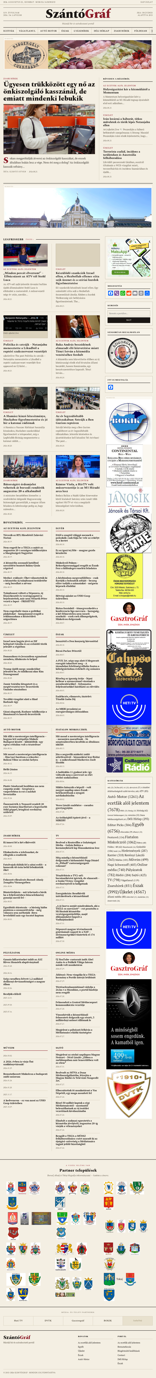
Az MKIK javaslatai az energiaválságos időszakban (72, 710)
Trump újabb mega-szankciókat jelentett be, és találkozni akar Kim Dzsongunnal (23, 671)
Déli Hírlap (101, 31)
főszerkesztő (129, 847)
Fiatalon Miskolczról (71, 729)
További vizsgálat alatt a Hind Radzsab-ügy (20, 700)
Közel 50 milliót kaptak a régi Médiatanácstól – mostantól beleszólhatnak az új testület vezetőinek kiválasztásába (73, 1107)
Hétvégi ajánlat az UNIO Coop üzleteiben (73, 597)
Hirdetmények (135, 851)
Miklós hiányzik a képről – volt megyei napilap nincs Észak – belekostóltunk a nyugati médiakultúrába (73, 791)
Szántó (78, 14)
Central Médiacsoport (117, 815)
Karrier (116, 855)
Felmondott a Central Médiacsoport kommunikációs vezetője (76, 1003)
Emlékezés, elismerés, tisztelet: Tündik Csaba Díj (74, 698)
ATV (143, 791)
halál (117, 851)
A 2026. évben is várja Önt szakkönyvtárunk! (18, 1063)
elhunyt (137, 832)
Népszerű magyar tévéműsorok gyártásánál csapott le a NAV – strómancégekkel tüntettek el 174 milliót (75, 933)
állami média (117, 896)
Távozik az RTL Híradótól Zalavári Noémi (23, 536)
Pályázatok (11, 952)
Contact (121, 1355)
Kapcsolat (147, 2)
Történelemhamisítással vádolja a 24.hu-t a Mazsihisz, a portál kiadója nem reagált (77, 989)
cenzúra (134, 815)
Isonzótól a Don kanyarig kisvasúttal (77, 641)
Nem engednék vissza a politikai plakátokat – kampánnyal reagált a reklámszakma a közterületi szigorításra (23, 615)
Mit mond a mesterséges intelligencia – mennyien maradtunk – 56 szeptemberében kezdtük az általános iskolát (77, 740)
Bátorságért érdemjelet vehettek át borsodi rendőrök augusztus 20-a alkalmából (23, 487)
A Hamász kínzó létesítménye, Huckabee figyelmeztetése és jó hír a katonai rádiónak (25, 419)
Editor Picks (120, 825)
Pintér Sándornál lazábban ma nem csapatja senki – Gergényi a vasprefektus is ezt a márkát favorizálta (23, 790)
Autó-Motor (48, 31)
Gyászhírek (81, 31)
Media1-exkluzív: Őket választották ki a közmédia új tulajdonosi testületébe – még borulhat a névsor (25, 580)
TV (57, 835)
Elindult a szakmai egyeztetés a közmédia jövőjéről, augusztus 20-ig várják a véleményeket (77, 1123)
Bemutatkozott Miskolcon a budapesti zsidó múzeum (25, 1075)
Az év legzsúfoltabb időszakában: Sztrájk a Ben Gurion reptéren (75, 419)
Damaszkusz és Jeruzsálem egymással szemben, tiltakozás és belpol (25, 658)
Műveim (8, 1048)
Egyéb (60, 528)
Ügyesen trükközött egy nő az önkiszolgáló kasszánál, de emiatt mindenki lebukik (49, 91)
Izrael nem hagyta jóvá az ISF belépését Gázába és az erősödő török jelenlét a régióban (25, 644)
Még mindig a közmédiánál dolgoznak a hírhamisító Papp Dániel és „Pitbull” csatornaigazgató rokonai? (77, 861)
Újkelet (108, 115)
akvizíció (135, 787)
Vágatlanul (27, 31)
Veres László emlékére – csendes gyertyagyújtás (74, 806)
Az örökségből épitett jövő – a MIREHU (73, 819)
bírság (132, 810)
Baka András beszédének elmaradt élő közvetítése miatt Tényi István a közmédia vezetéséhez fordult (77, 349)
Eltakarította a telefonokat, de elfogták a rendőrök (20, 853)
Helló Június (10, 769)
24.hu (118, 787)
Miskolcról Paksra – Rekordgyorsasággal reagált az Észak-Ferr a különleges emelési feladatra (77, 565)
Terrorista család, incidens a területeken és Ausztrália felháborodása (121, 154)
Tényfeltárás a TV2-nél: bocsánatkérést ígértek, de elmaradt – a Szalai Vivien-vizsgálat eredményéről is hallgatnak (77, 879)
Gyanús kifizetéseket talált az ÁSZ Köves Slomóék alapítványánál (22, 961)
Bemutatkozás (124, 1346)
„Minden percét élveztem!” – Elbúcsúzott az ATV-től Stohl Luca (24, 276)
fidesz (141, 842)
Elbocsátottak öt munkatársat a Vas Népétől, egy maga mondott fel (76, 1092)
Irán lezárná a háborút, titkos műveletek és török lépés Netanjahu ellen (126, 122)
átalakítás (143, 897)
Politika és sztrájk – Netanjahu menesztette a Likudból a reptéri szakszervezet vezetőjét (25, 348)
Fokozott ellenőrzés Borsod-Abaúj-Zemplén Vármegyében (23, 881)
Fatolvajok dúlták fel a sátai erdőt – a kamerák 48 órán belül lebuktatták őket (24, 867)
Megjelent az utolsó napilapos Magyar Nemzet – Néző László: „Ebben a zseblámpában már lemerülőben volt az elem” (78, 1058)
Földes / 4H (115, 846)
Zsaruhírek (121, 31)
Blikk (124, 810)
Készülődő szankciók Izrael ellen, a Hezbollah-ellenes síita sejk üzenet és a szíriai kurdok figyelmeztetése (77, 278)
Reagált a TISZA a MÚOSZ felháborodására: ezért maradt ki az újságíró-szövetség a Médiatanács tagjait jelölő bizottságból (76, 1140)
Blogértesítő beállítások (129, 1350)
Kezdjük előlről (12, 993)
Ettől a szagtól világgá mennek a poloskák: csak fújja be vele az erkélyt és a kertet (77, 538)
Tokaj (119, 1279)
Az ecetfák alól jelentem (119, 85)
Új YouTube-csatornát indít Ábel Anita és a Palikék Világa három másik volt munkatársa (74, 962)
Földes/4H (140, 31)
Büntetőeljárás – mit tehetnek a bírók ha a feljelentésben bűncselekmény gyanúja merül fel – (24, 895)
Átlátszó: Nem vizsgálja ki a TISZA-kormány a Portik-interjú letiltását (76, 976)
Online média (65, 952)
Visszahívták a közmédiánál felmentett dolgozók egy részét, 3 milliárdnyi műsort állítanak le (75, 1017)
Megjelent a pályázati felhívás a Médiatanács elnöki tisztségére (74, 1031)
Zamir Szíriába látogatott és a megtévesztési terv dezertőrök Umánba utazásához (21, 686)
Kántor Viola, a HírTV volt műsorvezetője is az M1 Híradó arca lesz (78, 487)
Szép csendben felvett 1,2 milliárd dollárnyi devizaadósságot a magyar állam (24, 981)
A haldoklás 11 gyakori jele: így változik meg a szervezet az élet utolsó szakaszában (74, 775)
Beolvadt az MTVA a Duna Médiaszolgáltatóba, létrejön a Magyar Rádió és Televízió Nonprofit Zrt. (77, 1076)
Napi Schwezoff (122, 865)
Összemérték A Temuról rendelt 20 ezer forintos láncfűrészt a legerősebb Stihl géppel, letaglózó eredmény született (25, 808)
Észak (65, 31)
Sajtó (59, 1048)
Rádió (123, 875)
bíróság (142, 810)
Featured (116, 837)
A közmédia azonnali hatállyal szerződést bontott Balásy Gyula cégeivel (21, 565)
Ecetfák (8, 31)
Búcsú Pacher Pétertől (68, 650)
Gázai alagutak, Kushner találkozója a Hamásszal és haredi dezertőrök (25, 713)
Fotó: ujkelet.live (11, 333)
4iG (111, 787)
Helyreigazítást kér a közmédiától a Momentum (126, 91)
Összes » (30, 239)
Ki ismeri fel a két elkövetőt (19, 842)
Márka (121, 859)
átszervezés (114, 901)
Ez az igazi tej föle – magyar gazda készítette (75, 552)
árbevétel (131, 897)
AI (126, 787)
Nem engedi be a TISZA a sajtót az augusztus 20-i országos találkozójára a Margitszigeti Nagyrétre (25, 550)
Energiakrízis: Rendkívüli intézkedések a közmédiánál (72, 895)
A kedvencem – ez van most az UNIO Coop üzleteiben (24, 1102)
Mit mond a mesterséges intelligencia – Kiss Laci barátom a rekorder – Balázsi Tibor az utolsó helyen (25, 757)
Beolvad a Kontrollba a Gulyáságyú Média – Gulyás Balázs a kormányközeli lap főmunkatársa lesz (77, 845)
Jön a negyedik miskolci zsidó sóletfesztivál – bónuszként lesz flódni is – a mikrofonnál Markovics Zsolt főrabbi (78, 758)
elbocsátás (126, 832)
